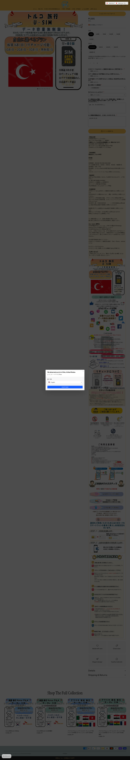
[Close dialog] (83, 371)
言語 (50, 379)
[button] (116, 3)
